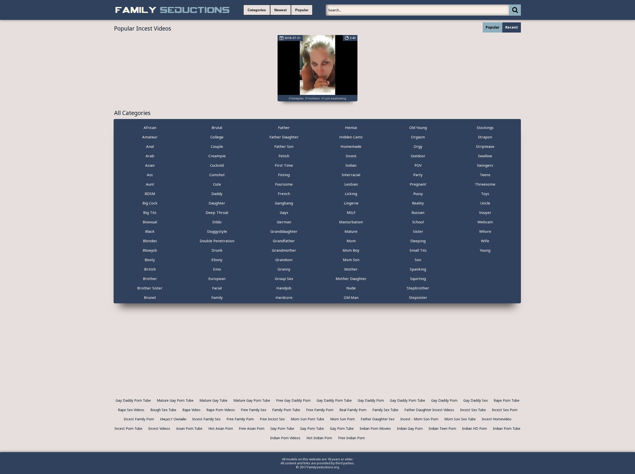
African (150, 127)
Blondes (150, 240)
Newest (280, 10)
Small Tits (418, 250)
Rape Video (191, 409)
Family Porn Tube (286, 409)
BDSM (150, 193)
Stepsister (418, 297)
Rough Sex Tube (163, 409)
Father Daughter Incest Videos (429, 409)
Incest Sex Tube (473, 409)
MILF (351, 212)
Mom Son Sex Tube (460, 419)
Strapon (485, 136)
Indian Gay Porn (410, 428)
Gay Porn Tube (282, 428)
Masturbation (351, 221)
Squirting (418, 278)
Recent (511, 27)
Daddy (216, 193)
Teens (485, 174)
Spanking (418, 269)
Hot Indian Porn (319, 437)
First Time (284, 165)
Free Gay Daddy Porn (293, 400)
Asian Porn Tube (189, 428)
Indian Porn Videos (285, 437)
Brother (150, 278)
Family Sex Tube (385, 409)
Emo (217, 269)
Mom (351, 240)
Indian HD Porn (474, 428)
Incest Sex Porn (504, 409)
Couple (217, 146)
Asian (150, 165)
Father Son (283, 146)
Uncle (485, 202)
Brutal (217, 127)
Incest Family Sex (206, 419)
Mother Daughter (351, 278)
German (284, 221)
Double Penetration (217, 240)
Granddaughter (283, 231)
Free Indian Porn (351, 437)
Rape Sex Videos (131, 409)
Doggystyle (217, 231)
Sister (418, 231)
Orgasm (418, 136)
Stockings (485, 127)
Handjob (283, 287)
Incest (351, 155)
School (418, 221)
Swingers (485, 165)
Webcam (485, 221)
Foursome (284, 184)
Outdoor (418, 155)
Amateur (150, 136)
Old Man (351, 297)
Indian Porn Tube (506, 428)
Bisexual (150, 221)
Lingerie (351, 202)
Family (217, 297)
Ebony (216, 259)
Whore (485, 231)
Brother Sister (149, 287)
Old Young (418, 127)
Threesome (485, 184)
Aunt (150, 184)
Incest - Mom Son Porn (419, 419)
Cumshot (217, 174)
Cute (217, 184)
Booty (150, 259)
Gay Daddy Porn (371, 400)
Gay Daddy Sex (475, 400)
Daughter (217, 202)
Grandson (283, 259)
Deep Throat (217, 212)
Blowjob (150, 250)
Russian (418, 212)
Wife (485, 240)
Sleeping (418, 240)
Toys (485, 193)
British (150, 269)
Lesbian (351, 184)
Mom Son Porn (342, 419)
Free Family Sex (253, 409)
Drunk (217, 250)
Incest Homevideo (496, 419)
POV (418, 165)
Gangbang (284, 202)
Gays (284, 212)
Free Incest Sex (272, 419)
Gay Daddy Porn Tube (133, 400)
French (284, 193)
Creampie (217, 155)
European (216, 278)
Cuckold (217, 165)
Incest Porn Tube (128, 428)
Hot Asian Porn (220, 428)
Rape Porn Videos (220, 409)
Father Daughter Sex (377, 419)
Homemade (351, 146)
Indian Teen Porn (442, 428)
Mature (351, 231)
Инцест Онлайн (173, 419)
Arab (150, 155)
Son (418, 259)
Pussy (418, 193)
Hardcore (284, 297)
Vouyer (485, 212)
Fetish (284, 155)
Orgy (418, 146)
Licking (351, 193)
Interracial (351, 174)
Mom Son (351, 259)
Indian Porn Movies (375, 428)
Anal (150, 146)
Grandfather (284, 240)
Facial (217, 287)
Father (284, 127)
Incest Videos (159, 428)
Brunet (150, 297)
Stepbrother (418, 287)
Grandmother (284, 250)
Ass (150, 174)
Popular (301, 10)
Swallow (485, 155)
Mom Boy (351, 250)
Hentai (351, 127)
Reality (418, 202)
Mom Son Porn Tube (307, 419)
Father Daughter (284, 136)
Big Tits (150, 212)
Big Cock (150, 202)
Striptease (485, 146)
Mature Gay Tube (213, 400)
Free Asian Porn (251, 428)
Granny (284, 269)
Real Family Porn (352, 409)
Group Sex (284, 278)
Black (150, 231)
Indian (351, 165)
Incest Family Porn (139, 419)
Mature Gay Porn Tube (175, 400)
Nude (351, 287)
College (216, 136)
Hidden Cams (351, 136)
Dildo (217, 221)
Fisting (284, 174)
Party (418, 174)
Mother (351, 269)
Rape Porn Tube (506, 400)
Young (485, 250)
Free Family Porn (319, 409)
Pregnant (418, 184)
